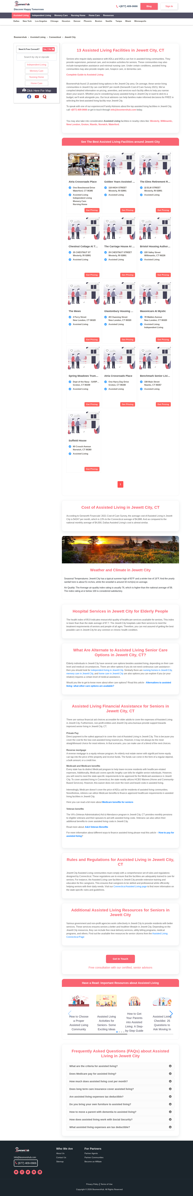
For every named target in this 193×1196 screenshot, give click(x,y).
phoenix (88, 21)
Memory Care (61, 15)
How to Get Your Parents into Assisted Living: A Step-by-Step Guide (134, 1022)
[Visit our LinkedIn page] (40, 1172)
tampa (119, 21)
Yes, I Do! (47, 49)
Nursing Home (78, 15)
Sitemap (60, 1161)
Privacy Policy (92, 1184)
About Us (60, 1153)
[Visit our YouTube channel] (16, 1172)
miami (128, 21)
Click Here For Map (38, 90)
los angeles (41, 21)
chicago (54, 21)
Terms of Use (106, 1184)
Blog (149, 6)
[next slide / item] (97, 164)
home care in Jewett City (111, 673)
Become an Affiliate (93, 1161)
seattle (109, 21)
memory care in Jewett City (79, 673)
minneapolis (140, 21)
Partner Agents (91, 1153)
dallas (16, 21)
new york (27, 21)
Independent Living (41, 15)
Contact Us (61, 1157)
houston (66, 21)
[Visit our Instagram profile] (22, 1172)
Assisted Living (21, 15)
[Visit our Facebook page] (34, 1172)
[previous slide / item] (70, 164)
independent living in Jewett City (107, 670)
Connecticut (55, 37)
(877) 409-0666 (27, 1163)
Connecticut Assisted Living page (130, 886)
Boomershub (20, 37)
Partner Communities (93, 1157)
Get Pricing (92, 210)
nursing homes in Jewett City (157, 670)
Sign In (169, 6)
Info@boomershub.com (25, 1157)
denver (77, 21)
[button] (76, 172)
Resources (108, 15)
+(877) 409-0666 (128, 6)
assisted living (37, 37)
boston (98, 21)
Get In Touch (120, 958)
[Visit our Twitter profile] (28, 1172)
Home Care (94, 15)
